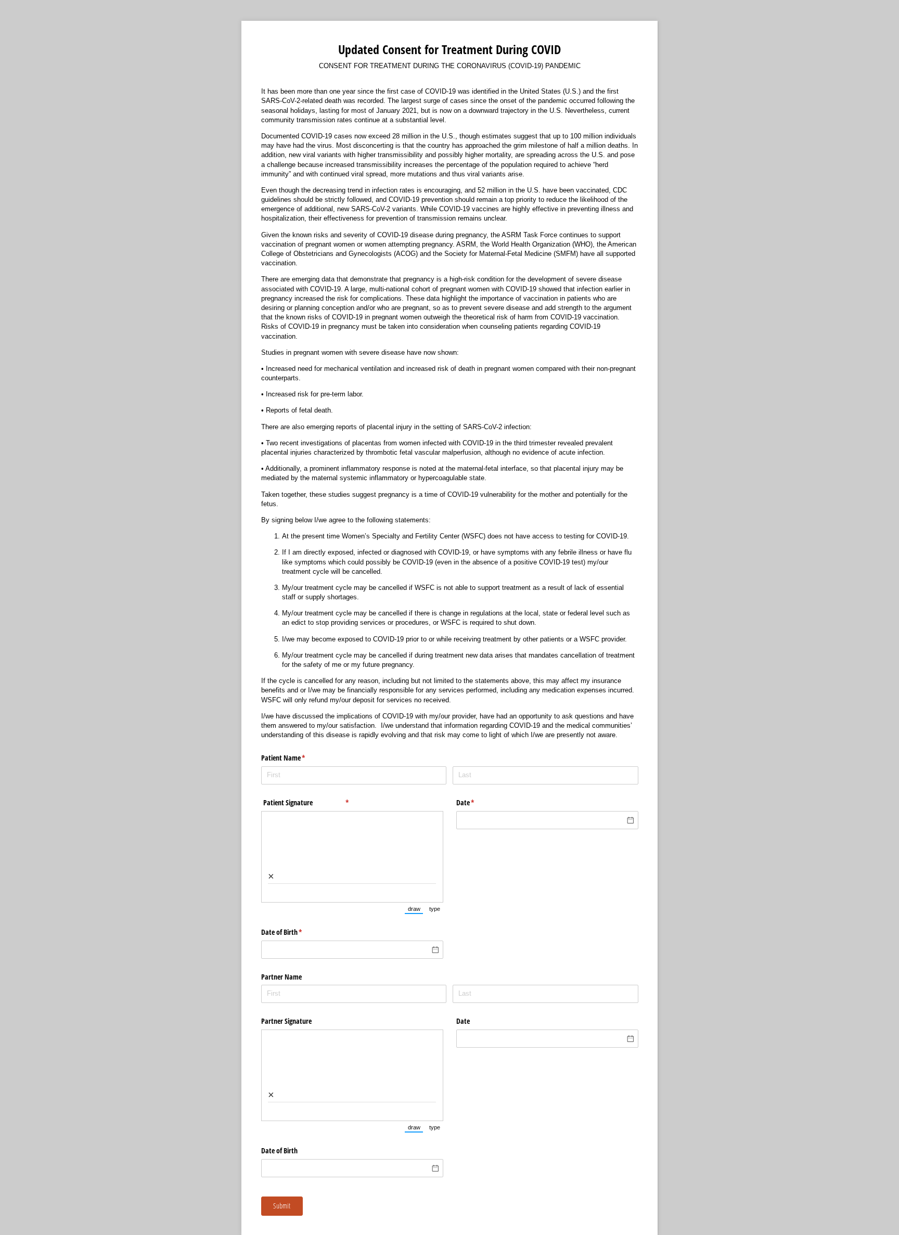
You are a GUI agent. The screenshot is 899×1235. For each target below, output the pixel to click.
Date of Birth (294, 932)
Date (477, 802)
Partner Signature (286, 1021)
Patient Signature (317, 802)
